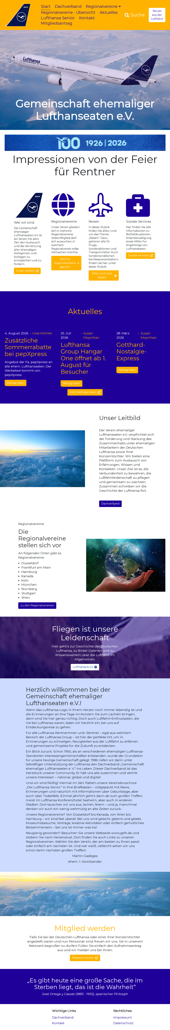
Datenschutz (123, 1023)
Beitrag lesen (15, 383)
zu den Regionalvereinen (37, 605)
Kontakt (87, 17)
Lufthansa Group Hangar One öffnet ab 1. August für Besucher (83, 358)
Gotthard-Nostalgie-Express (131, 351)
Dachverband (68, 6)
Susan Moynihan (91, 335)
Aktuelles (109, 12)
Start (45, 6)
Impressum (122, 1017)
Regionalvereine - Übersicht (68, 12)
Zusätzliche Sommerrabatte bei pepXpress (28, 347)
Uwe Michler (42, 333)
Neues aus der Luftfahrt (157, 14)
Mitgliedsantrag (56, 23)
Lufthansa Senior (58, 17)
